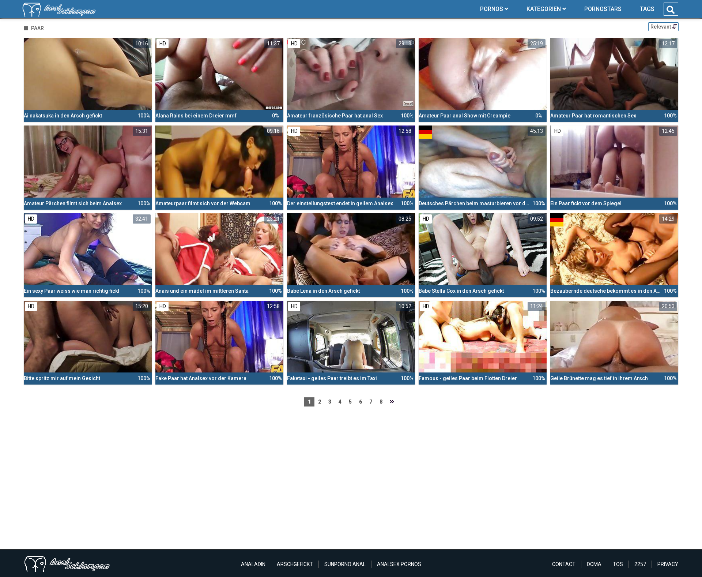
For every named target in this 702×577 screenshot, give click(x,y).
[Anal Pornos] (59, 9)
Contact (563, 564)
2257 (640, 564)
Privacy (667, 564)
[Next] (392, 401)
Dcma (594, 564)
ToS (618, 564)
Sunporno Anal (345, 564)
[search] (670, 10)
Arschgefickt (295, 564)
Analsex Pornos (399, 564)
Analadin (253, 564)
